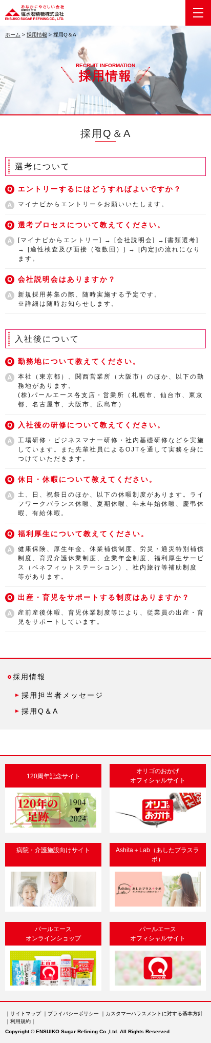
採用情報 (37, 34)
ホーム (12, 34)
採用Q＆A (40, 711)
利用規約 (20, 1021)
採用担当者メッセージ (62, 695)
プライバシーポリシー (73, 1013)
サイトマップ (25, 1013)
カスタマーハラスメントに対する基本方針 (154, 1013)
